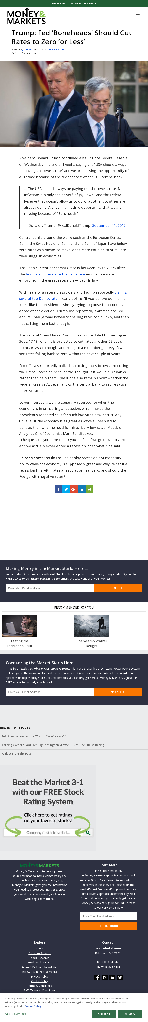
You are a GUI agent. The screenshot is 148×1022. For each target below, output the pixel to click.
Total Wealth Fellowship (82, 3)
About (39, 948)
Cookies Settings (15, 1013)
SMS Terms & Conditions (39, 990)
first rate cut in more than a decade (55, 274)
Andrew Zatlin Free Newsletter (40, 971)
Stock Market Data (39, 962)
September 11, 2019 (108, 225)
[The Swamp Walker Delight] (91, 626)
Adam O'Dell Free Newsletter (39, 967)
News (63, 49)
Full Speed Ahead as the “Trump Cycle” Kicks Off (34, 736)
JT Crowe (27, 49)
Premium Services (39, 953)
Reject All (130, 1013)
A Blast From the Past (16, 753)
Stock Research (39, 958)
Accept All (104, 1013)
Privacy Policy (39, 976)
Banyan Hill (59, 3)
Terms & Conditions (39, 986)
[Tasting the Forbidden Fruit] (19, 626)
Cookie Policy (39, 981)
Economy (54, 49)
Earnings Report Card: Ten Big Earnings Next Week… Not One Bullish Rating (53, 745)
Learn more (45, 899)
